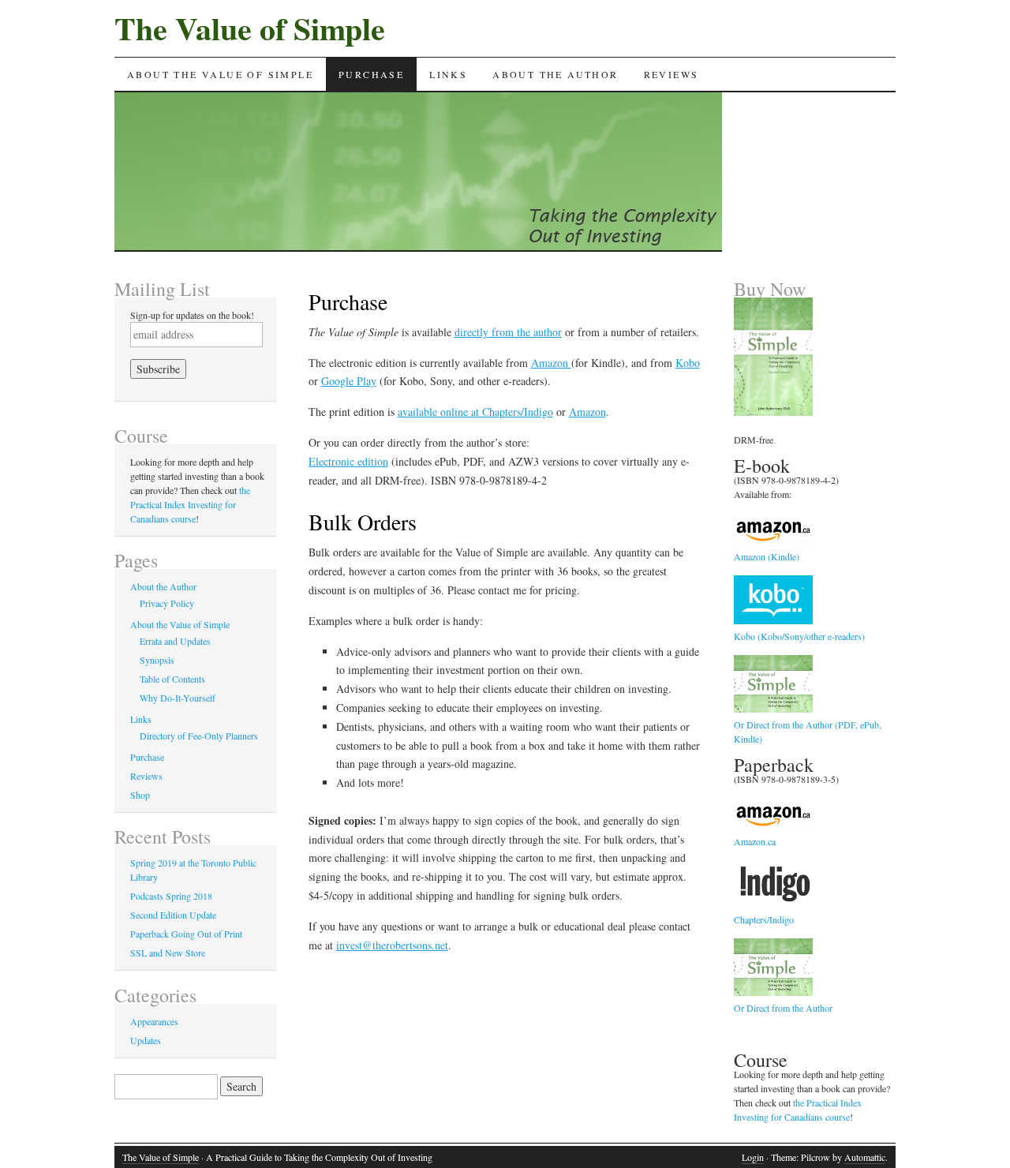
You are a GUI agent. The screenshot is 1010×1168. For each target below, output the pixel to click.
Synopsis (157, 659)
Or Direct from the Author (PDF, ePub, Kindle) (807, 731)
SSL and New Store (167, 952)
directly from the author (508, 331)
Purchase (371, 74)
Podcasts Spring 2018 (171, 895)
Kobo (687, 362)
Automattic (864, 1157)
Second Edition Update (173, 914)
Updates (145, 1040)
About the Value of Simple (220, 74)
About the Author (555, 74)
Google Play (348, 380)
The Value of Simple (249, 28)
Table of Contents (172, 678)
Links (448, 74)
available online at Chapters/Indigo (475, 411)
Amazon (551, 362)
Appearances (154, 1021)
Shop (140, 794)
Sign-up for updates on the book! (192, 315)
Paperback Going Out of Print (186, 933)
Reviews (671, 74)
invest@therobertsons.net (392, 945)
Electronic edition (348, 461)
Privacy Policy (167, 603)
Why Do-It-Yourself (177, 697)
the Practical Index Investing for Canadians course (190, 504)
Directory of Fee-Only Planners (199, 735)
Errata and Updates (175, 641)
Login (753, 1157)
